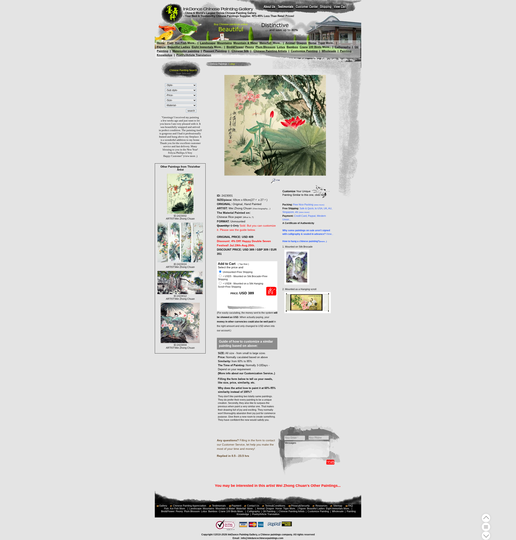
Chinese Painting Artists (270, 51)
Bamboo (292, 47)
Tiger (321, 43)
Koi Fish (181, 43)
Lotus (281, 47)
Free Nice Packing (308, 204)
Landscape (207, 43)
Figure (161, 47)
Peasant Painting (215, 51)
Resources (321, 505)
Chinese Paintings (218, 64)
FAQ (350, 505)
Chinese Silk (240, 51)
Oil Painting (269, 511)
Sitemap (337, 505)
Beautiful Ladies (178, 47)
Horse (312, 43)
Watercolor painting (185, 51)
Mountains (224, 43)
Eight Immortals (202, 47)
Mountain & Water (245, 43)
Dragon (302, 43)
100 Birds (315, 47)
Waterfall (265, 43)
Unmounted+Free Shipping (237, 272)
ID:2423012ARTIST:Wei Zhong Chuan (180, 297)
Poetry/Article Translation (193, 55)
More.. (191, 43)
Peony (249, 47)
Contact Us (253, 505)
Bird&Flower (235, 47)
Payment (236, 505)
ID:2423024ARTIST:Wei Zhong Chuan (180, 265)
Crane (304, 47)
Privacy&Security (300, 505)
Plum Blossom (265, 47)
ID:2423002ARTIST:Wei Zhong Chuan (180, 217)
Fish (170, 43)
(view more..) (190, 156)
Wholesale (329, 51)
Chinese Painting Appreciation (189, 505)
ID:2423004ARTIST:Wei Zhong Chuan (180, 346)
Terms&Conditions (275, 505)
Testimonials (219, 505)
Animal (290, 43)
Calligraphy (343, 47)
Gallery (163, 505)
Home (161, 43)
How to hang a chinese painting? (304, 241)
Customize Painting (304, 51)
